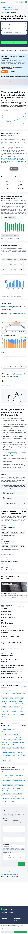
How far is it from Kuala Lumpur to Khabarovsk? (10, 637)
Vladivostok (4, 737)
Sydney (9, 714)
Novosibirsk (11, 729)
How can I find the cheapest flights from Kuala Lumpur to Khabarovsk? (11, 672)
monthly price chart (21, 161)
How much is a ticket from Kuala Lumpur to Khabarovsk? (12, 660)
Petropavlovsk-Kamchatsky (8, 752)
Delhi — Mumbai (19, 785)
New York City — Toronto (7, 775)
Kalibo (3, 747)
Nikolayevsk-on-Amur (7, 731)
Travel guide (3, 922)
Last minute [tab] (12, 71)
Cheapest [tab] (4, 71)
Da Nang (21, 711)
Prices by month (22, 50)
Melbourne (14, 711)
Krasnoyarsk (16, 747)
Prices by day (12, 50)
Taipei (3, 714)
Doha (3, 709)
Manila (20, 701)
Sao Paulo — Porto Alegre (8, 801)
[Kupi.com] (4, 2)
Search (14, 42)
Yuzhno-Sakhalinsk (13, 742)
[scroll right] (25, 226)
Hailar (10, 758)
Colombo (13, 709)
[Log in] (26, 2)
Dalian (11, 750)
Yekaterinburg (16, 734)
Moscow (4, 729)
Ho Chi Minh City (20, 703)
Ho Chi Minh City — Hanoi (8, 783)
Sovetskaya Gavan (6, 734)
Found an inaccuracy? (22, 606)
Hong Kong (4, 703)
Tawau (22, 698)
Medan (11, 698)
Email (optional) (6, 844)
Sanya (11, 737)
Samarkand (19, 752)
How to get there (14, 532)
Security (15, 920)
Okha (3, 739)
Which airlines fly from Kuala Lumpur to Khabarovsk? (11, 649)
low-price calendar (9, 161)
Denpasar (20, 696)
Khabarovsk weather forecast (8, 159)
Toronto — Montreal (6, 796)
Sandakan (15, 714)
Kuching (13, 693)
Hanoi (8, 711)
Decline (7, 932)
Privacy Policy (17, 922)
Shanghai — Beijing (6, 793)
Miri (8, 709)
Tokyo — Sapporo (20, 783)
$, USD (21, 2)
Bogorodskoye (18, 737)
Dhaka (23, 709)
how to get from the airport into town (12, 158)
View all (14, 597)
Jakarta (19, 690)
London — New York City (7, 785)
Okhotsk (9, 747)
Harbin (23, 755)
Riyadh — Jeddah (17, 790)
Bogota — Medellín (6, 788)
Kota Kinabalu (5, 693)
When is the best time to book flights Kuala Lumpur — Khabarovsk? (12, 666)
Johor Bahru (5, 696)
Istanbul (8, 717)
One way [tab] (5, 217)
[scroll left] (2, 226)
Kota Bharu (12, 696)
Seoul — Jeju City (19, 775)
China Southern (15, 478)
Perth (22, 706)
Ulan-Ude (4, 742)
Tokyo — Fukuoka (16, 788)
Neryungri (22, 742)
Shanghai (4, 701)
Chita (20, 739)
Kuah (24, 693)
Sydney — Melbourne (7, 780)
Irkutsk (21, 744)
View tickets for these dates (10, 235)
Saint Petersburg (6, 755)
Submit (21, 864)
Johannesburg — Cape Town (8, 798)
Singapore (4, 690)
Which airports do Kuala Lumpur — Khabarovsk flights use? (10, 654)
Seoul (18, 709)
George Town (12, 690)
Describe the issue (6, 824)
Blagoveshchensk (19, 731)
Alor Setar (16, 706)
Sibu (3, 711)
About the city (5, 532)
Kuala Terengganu (13, 701)
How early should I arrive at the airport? (11, 677)
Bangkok (19, 693)
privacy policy (18, 928)
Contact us (3, 920)
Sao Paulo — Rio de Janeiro (8, 777)
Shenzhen (4, 706)
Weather (22, 532)
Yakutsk (15, 739)
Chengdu (22, 714)
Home (3, 7)
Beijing (16, 750)
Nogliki (22, 747)
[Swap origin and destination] (25, 26)
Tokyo (10, 706)
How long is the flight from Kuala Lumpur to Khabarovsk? (12, 631)
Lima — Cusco (20, 798)
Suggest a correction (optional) (9, 835)
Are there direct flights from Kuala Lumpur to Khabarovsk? (12, 643)
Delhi (3, 717)
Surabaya (12, 703)
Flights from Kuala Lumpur (9, 10)
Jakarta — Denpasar (17, 793)
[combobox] (13, 381)
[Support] (17, 2)
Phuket (17, 698)
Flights (8, 7)
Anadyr (3, 744)
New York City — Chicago (19, 780)
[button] (5, 227)
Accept (20, 932)
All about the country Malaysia (8, 535)
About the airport (5, 559)
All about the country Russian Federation (11, 549)
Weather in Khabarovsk (6, 306)
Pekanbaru (15, 717)
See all (24, 686)
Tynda (22, 750)
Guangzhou (5, 698)
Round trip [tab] (11, 217)
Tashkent (9, 739)
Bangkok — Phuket (6, 790)
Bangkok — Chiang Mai (18, 796)
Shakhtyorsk (5, 750)
